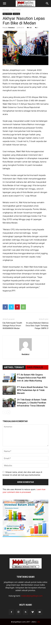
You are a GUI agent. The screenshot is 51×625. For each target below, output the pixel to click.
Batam (5, 381)
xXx (38, 622)
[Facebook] (5, 307)
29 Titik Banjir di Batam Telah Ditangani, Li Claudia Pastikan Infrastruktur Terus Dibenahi (31, 402)
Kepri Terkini (16, 10)
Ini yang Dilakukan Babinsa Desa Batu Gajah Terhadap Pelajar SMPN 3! (37, 325)
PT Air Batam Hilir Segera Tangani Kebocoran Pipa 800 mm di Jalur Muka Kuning (31, 377)
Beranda (6, 10)
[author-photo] (25, 351)
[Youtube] (39, 612)
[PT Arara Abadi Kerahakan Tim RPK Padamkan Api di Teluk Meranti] (9, 390)
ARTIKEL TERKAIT (14, 367)
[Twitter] (11, 307)
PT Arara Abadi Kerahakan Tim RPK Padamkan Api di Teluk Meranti (32, 390)
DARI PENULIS (35, 367)
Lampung (16, 14)
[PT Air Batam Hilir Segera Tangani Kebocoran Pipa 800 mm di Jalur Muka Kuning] (9, 377)
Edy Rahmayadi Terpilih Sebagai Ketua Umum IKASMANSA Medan (12, 325)
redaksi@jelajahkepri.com (31, 596)
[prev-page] (4, 412)
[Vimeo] (32, 612)
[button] (4, 3)
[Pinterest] (17, 307)
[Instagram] (18, 612)
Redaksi (11, 27)
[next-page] (8, 412)
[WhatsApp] (23, 307)
